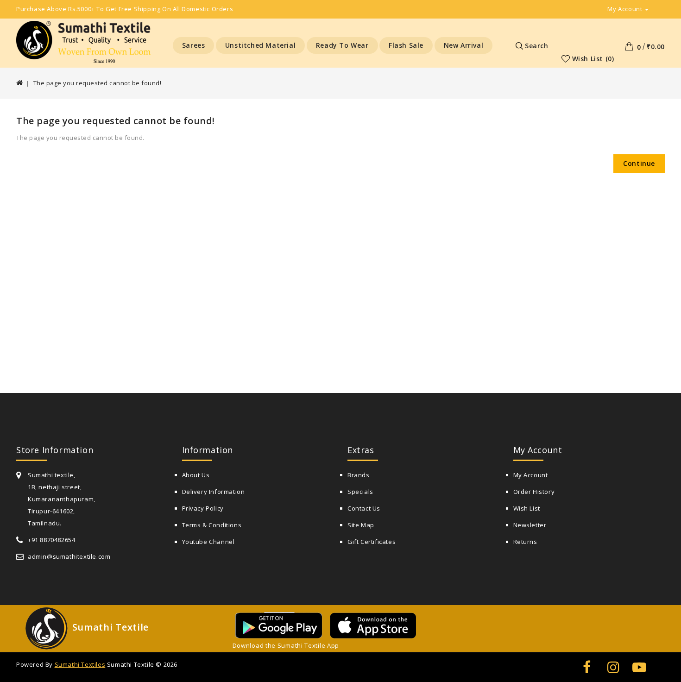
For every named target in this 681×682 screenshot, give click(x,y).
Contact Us (363, 508)
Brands (358, 475)
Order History (534, 491)
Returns (525, 541)
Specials (360, 491)
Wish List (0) (593, 58)
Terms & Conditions (212, 525)
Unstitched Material (260, 45)
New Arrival (464, 45)
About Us (196, 475)
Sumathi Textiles (80, 664)
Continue (639, 163)
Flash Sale (406, 45)
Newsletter (530, 525)
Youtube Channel (208, 541)
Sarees (193, 45)
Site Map (360, 525)
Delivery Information (213, 491)
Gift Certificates (371, 541)
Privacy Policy (203, 508)
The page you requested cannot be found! (97, 83)
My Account (530, 475)
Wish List (526, 508)
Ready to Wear (342, 45)
